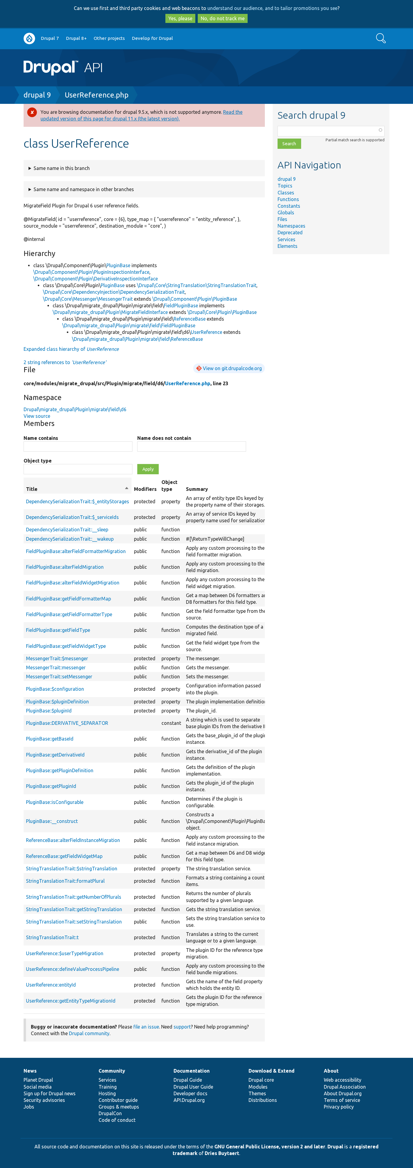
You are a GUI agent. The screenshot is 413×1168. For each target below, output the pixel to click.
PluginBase (118, 265)
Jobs (29, 1106)
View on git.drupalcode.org (232, 368)
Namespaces (291, 226)
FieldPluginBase (181, 305)
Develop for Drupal (152, 38)
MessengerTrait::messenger (56, 667)
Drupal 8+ (76, 38)
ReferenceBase (190, 319)
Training (108, 1087)
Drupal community (89, 1033)
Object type (38, 460)
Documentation (192, 1071)
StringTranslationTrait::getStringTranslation (74, 909)
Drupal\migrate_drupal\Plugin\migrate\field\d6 (75, 409)
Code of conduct (117, 1120)
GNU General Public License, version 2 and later (269, 1146)
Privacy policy (339, 1106)
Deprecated (290, 232)
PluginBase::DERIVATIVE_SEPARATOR (67, 723)
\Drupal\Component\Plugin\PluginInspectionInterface (91, 272)
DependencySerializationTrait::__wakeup (70, 539)
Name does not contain (164, 438)
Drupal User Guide (193, 1087)
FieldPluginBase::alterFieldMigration (65, 567)
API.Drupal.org (189, 1100)
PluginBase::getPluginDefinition (59, 770)
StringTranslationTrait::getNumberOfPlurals (73, 897)
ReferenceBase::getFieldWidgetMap (64, 856)
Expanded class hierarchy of (71, 349)
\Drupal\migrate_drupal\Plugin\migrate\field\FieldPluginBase (128, 325)
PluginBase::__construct (52, 821)
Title (77, 489)
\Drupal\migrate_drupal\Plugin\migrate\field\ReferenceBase (137, 339)
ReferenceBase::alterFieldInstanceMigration (73, 840)
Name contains (41, 438)
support (182, 1026)
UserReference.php (96, 95)
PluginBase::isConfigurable (54, 802)
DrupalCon (110, 1113)
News (30, 1071)
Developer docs (190, 1093)
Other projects (109, 38)
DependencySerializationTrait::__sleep (67, 529)
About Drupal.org (343, 1093)
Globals (286, 212)
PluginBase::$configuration (55, 689)
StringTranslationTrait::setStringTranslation (74, 921)
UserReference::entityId (51, 984)
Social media (38, 1087)
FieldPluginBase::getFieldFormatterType (69, 614)
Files (282, 219)
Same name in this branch (62, 168)
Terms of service (342, 1100)
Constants (289, 206)
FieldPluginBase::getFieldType (58, 630)
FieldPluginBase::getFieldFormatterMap (68, 598)
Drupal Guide (188, 1080)
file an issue (146, 1026)
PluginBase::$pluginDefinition (57, 701)
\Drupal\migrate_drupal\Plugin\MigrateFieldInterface (110, 312)
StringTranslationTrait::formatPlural (65, 881)
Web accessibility (342, 1080)
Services (286, 239)
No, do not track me (223, 18)
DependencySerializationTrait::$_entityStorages (77, 501)
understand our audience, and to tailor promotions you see (272, 8)
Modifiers (145, 489)
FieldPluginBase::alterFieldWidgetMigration (72, 582)
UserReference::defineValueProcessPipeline (72, 969)
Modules (258, 1087)
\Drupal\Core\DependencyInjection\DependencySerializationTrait (114, 292)
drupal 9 (37, 95)
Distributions (263, 1100)
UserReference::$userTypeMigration (64, 953)
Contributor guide (118, 1100)
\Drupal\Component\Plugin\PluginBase (194, 299)
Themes (257, 1093)
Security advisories (44, 1100)
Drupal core (261, 1080)
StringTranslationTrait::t (52, 937)
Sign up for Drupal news (50, 1093)
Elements (288, 246)
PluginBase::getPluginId (51, 786)
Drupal (335, 1146)
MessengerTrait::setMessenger (59, 676)
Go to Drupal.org (29, 38)
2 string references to (65, 362)
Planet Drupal (38, 1080)
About (331, 1071)
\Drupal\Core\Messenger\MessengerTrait (88, 299)
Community (112, 1071)
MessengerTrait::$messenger (57, 658)
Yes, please (180, 18)
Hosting (107, 1093)
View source (37, 416)
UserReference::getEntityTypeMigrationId (70, 1000)
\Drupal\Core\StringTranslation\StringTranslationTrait (196, 285)
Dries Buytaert (222, 1153)
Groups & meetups (119, 1106)
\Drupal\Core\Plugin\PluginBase (222, 312)
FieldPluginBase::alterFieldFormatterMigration (76, 551)
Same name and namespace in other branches (84, 189)
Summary (197, 489)
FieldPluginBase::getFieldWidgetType (66, 646)
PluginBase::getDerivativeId (55, 754)
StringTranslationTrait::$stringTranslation (71, 868)
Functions (288, 199)
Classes (286, 192)
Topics (285, 185)
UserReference (206, 332)
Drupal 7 (50, 38)
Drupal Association (345, 1087)
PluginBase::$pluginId (49, 710)
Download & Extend (271, 1071)
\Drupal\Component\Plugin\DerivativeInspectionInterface (95, 278)
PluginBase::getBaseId (49, 738)
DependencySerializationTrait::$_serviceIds (72, 517)
